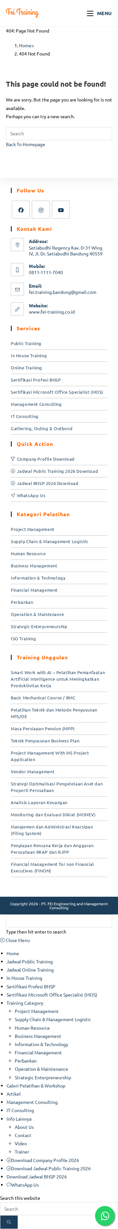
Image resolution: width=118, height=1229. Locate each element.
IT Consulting (25, 416)
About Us (24, 1127)
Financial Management (34, 590)
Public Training (26, 343)
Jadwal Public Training (30, 961)
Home (13, 953)
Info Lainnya (19, 1119)
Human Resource (28, 553)
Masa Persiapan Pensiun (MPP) (43, 728)
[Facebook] (21, 210)
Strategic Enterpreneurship (39, 626)
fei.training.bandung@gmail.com (62, 292)
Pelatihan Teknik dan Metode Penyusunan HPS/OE (54, 713)
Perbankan (22, 602)
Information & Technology (38, 578)
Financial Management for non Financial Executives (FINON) (52, 867)
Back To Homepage (25, 144)
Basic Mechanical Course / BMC (43, 697)
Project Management (32, 529)
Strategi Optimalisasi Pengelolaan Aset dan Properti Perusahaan (57, 787)
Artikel (14, 1094)
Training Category (25, 1003)
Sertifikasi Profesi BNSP (36, 380)
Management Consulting (36, 404)
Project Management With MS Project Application (50, 756)
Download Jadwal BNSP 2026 (37, 1176)
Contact (23, 1135)
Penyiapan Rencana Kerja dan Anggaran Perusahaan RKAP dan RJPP (52, 849)
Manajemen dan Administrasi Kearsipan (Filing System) (52, 830)
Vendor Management (32, 771)
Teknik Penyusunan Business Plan (45, 740)
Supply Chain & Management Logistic (49, 541)
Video (21, 1143)
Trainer (22, 1151)
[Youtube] (61, 210)
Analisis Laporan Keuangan (39, 802)
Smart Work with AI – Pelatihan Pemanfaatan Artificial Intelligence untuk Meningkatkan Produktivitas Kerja (58, 678)
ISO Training (23, 638)
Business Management (34, 565)
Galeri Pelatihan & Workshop (36, 1085)
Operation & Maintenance (37, 614)
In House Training (29, 355)
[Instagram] (41, 210)
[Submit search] (9, 1222)
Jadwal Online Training (30, 970)
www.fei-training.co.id (52, 312)
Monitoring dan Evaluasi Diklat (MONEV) (53, 814)
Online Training (26, 367)
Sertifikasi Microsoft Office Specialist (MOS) (57, 392)
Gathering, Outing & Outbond (41, 428)
